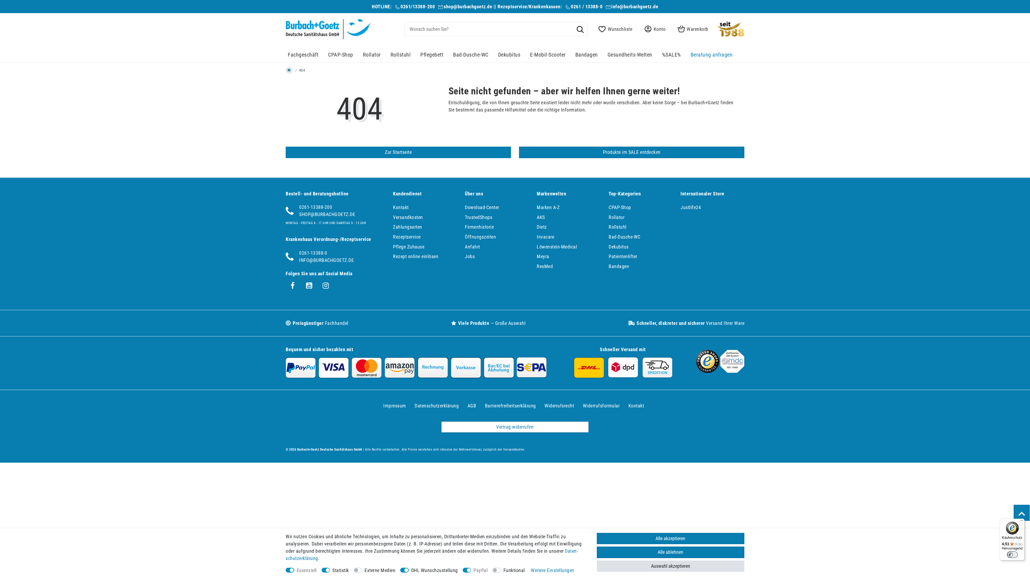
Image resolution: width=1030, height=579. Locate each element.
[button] (653, 29)
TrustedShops (478, 217)
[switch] (1012, 554)
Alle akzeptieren (670, 538)
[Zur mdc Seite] (732, 371)
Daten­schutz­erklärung (437, 406)
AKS (541, 217)
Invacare (545, 237)
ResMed (545, 266)
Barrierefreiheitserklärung (510, 406)
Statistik (340, 570)
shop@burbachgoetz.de (468, 6)
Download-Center (482, 207)
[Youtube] (309, 286)
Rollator (372, 55)
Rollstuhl (401, 55)
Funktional (514, 570)
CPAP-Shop (340, 55)
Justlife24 (690, 207)
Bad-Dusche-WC (470, 55)
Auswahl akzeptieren (670, 566)
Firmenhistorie (479, 227)
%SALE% (671, 55)
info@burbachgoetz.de (634, 6)
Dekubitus (509, 55)
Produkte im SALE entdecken (632, 152)
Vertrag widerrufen (515, 427)
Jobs (470, 256)
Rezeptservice (407, 237)
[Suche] (580, 29)
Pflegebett (431, 55)
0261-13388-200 (315, 207)
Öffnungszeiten (480, 237)
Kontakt (401, 207)
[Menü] (1021, 522)
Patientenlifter (623, 256)
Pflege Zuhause (408, 247)
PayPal (480, 570)
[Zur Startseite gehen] (289, 70)
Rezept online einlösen (415, 256)
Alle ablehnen (670, 552)
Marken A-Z (548, 207)
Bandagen (586, 55)
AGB (472, 406)
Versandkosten (408, 217)
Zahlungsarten (407, 227)
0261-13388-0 (313, 253)
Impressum (394, 406)
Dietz (542, 227)
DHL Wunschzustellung (434, 570)
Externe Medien (380, 570)
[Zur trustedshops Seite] (707, 371)
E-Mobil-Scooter (548, 55)
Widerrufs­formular (601, 406)
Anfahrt (472, 247)
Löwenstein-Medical (557, 247)
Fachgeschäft (303, 55)
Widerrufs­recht (559, 406)
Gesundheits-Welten (630, 55)
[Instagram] (326, 286)
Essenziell (307, 570)
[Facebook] (293, 286)
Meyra (543, 256)
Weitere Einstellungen (552, 570)
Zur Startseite (398, 152)
